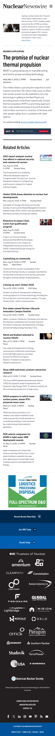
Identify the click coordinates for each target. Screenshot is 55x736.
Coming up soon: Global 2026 (18, 284)
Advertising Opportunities (27, 701)
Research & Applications (13, 51)
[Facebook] (8, 716)
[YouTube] (30, 716)
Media (42, 732)
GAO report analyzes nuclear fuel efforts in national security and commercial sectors (18, 159)
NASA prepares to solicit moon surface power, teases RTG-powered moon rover (18, 399)
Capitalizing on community (16, 258)
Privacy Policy (16, 732)
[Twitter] (14, 716)
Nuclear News (36, 79)
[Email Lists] (47, 716)
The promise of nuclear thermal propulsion (26, 61)
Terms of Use (27, 732)
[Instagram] (25, 716)
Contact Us (27, 708)
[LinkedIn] (19, 716)
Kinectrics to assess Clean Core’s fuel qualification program (16, 223)
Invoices (35, 732)
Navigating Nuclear (27, 704)
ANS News (32, 288)
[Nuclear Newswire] (41, 716)
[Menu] (50, 6)
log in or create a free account (33, 122)
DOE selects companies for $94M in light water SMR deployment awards (16, 436)
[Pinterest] (36, 716)
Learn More (26, 40)
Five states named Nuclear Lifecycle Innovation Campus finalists (21, 310)
